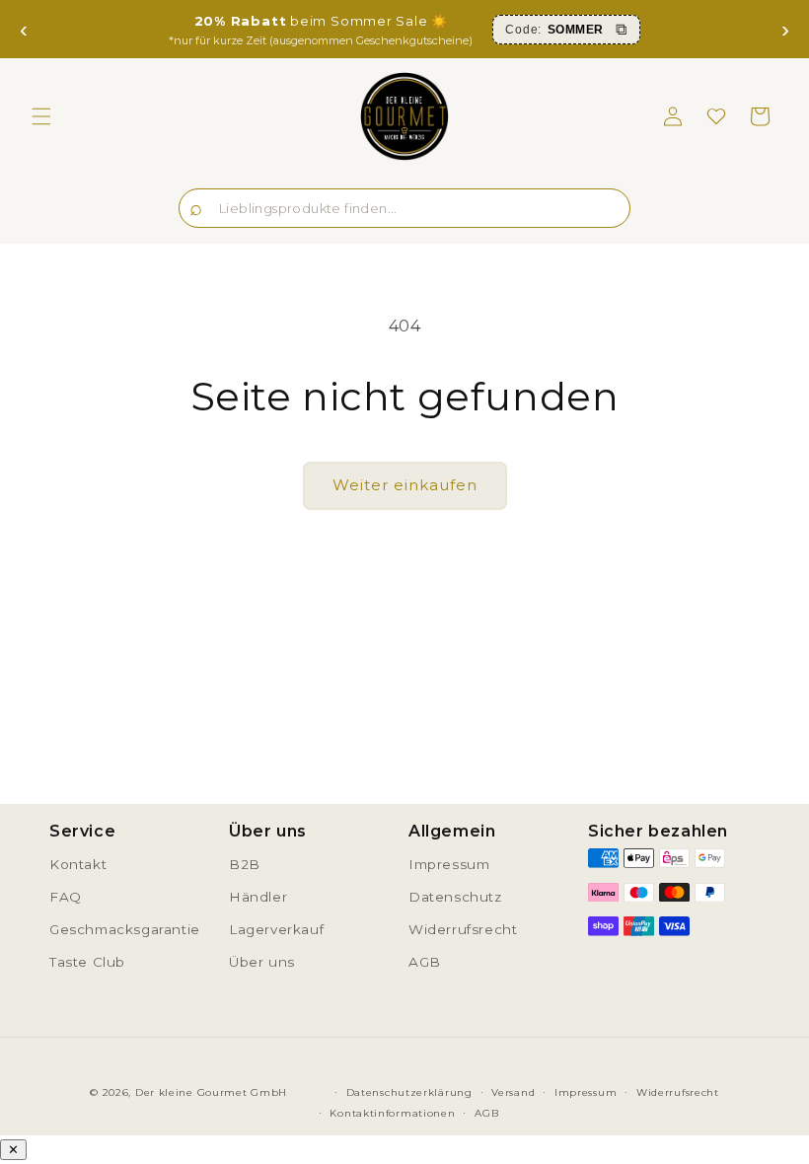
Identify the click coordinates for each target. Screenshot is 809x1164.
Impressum (448, 864)
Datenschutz (455, 897)
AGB (424, 962)
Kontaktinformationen (392, 1113)
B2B (244, 864)
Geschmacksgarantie (124, 929)
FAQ (65, 897)
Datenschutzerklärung (409, 1092)
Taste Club (87, 962)
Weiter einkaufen (405, 484)
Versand (513, 1092)
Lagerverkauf (276, 929)
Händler (258, 897)
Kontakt (78, 864)
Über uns (262, 962)
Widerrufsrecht (462, 929)
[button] (41, 116)
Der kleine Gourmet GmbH (211, 1092)
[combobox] (404, 208)
